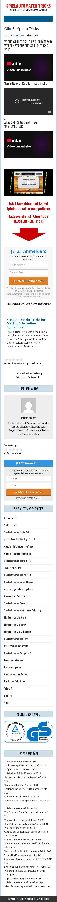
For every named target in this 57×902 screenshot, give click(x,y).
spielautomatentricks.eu (32, 426)
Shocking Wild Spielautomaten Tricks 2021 (28, 866)
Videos (7, 703)
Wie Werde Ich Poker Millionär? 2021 (24, 820)
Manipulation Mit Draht (15, 617)
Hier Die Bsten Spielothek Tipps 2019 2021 (28, 886)
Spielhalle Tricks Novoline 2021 (21, 796)
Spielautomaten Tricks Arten (17, 532)
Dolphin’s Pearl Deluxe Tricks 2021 (23, 769)
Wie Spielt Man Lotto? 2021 (19, 827)
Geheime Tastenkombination (17, 554)
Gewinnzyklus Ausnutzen (15, 596)
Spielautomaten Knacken (15, 603)
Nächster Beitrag (26, 377)
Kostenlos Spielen (12, 667)
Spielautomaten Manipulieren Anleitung (22, 610)
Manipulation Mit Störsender (17, 632)
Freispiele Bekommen (14, 660)
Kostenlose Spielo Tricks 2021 (20, 761)
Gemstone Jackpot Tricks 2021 (21, 785)
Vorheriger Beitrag (31, 373)
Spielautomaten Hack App (16, 639)
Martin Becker (16, 35)
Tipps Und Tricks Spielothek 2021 (22, 855)
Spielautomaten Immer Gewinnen (19, 582)
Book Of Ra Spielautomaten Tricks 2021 (26, 824)
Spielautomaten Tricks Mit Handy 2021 (26, 839)
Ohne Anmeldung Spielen (15, 674)
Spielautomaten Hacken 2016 (17, 575)
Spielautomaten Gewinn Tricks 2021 (24, 882)
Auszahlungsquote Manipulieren (19, 589)
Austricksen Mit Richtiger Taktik (19, 539)
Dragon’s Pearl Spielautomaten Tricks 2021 (28, 851)
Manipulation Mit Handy (15, 625)
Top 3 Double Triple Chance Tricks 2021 (26, 878)
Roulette (8, 696)
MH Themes (45, 899)
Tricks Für (9, 688)
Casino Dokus (10, 518)
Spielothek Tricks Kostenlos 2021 (22, 773)
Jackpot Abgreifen (12, 568)
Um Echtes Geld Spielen (15, 681)
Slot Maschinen (11, 525)
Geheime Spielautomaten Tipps (18, 546)
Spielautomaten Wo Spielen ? (17, 653)
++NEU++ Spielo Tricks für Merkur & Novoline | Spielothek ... (26, 323)
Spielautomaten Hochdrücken (18, 561)
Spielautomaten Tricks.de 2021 (21, 808)
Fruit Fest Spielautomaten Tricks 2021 (25, 765)
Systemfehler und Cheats (16, 646)
